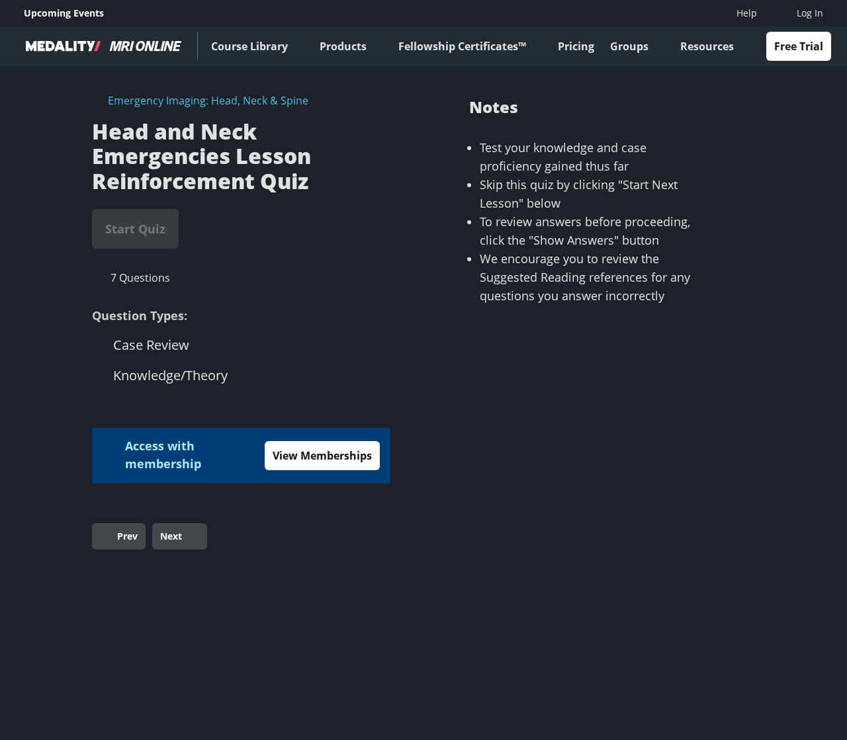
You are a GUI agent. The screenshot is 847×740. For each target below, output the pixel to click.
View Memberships (322, 455)
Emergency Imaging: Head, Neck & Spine (208, 100)
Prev (127, 536)
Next (171, 536)
